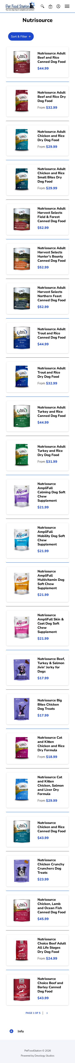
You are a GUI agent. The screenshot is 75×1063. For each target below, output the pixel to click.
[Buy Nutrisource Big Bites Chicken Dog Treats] (21, 709)
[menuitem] (42, 6)
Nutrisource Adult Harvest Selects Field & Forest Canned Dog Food (52, 214)
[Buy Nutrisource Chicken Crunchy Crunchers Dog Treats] (21, 871)
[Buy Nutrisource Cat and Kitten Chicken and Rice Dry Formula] (21, 748)
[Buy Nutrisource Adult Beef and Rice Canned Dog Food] (21, 62)
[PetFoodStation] (20, 6)
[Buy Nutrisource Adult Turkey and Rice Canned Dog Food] (21, 416)
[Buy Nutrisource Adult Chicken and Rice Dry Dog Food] (21, 140)
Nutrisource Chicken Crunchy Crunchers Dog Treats (51, 866)
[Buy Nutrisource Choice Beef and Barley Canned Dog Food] (21, 989)
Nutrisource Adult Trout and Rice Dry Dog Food (51, 372)
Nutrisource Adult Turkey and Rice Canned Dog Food (52, 411)
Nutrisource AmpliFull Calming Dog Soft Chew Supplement (51, 492)
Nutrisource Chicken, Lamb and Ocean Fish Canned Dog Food (52, 906)
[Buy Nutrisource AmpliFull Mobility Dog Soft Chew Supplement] (21, 540)
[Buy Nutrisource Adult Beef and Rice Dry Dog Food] (21, 101)
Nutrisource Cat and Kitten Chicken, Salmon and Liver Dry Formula (51, 785)
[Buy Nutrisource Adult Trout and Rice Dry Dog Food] (21, 377)
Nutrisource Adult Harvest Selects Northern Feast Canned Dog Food (52, 294)
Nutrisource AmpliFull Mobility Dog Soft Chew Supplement (51, 536)
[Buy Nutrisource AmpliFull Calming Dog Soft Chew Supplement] (21, 497)
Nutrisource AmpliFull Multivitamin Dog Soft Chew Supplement (51, 579)
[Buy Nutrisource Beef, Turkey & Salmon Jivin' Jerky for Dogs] (21, 670)
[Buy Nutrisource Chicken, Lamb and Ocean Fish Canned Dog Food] (21, 910)
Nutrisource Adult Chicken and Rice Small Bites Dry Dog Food (51, 175)
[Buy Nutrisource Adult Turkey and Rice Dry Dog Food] (21, 455)
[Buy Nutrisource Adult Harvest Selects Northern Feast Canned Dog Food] (21, 298)
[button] (42, 6)
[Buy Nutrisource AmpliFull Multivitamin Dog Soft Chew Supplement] (21, 584)
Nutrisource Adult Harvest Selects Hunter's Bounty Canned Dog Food (52, 254)
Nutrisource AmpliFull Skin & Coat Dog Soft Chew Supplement (51, 623)
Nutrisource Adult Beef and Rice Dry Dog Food (52, 96)
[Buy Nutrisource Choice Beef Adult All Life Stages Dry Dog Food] (21, 950)
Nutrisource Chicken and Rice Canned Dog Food (52, 827)
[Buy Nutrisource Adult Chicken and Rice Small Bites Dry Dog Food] (21, 180)
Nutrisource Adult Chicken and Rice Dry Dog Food (51, 135)
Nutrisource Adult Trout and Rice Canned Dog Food (52, 333)
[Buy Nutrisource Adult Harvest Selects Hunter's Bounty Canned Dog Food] (21, 259)
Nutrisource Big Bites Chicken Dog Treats (50, 704)
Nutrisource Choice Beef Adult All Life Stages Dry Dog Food (52, 945)
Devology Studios (44, 1055)
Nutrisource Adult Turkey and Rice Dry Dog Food (51, 450)
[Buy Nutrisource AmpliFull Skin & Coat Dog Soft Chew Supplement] (21, 628)
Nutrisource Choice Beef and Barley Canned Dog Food (50, 985)
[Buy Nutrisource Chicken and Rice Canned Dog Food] (21, 831)
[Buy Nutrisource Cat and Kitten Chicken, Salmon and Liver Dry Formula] (21, 790)
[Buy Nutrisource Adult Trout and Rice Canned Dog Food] (21, 338)
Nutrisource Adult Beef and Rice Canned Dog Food (52, 57)
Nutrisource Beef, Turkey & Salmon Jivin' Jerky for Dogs (51, 665)
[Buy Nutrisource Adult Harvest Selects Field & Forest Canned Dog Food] (21, 219)
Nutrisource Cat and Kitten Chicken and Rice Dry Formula (51, 743)
